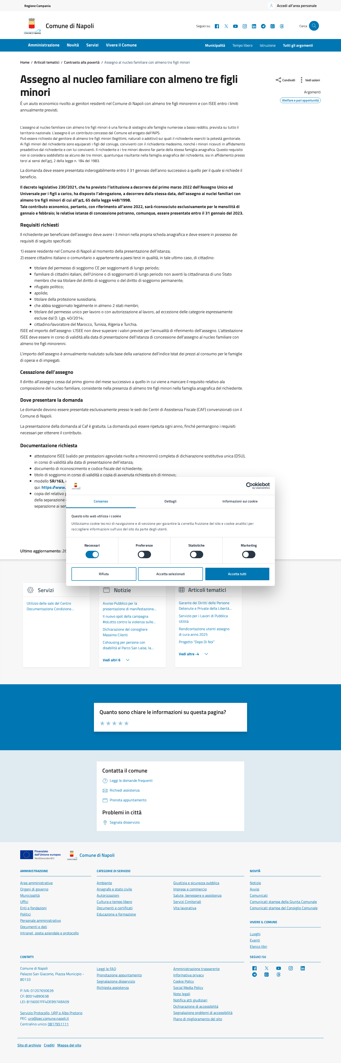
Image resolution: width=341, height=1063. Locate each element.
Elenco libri (258, 946)
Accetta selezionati (170, 574)
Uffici (24, 901)
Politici (25, 914)
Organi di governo (34, 889)
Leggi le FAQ (106, 969)
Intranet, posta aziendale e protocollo (49, 933)
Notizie (255, 883)
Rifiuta (104, 574)
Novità (73, 45)
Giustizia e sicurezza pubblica (196, 883)
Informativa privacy (188, 975)
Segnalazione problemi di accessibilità (202, 1012)
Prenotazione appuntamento (119, 975)
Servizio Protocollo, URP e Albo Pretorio (51, 1013)
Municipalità (215, 45)
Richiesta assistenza (113, 987)
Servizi (92, 45)
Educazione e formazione (116, 914)
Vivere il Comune (121, 45)
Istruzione (268, 45)
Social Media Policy (188, 987)
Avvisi (254, 889)
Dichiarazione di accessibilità (195, 1006)
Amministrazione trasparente (196, 969)
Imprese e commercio (190, 889)
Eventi (255, 940)
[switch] (144, 554)
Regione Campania (37, 5)
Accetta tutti (237, 574)
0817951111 (58, 1024)
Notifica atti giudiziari (190, 1000)
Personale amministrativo (40, 920)
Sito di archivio (29, 1045)
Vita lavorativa (184, 908)
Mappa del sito (69, 1045)
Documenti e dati (33, 926)
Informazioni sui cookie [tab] (239, 501)
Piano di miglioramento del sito (197, 1019)
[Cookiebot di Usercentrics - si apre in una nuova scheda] (249, 485)
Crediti (49, 1045)
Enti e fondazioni (33, 908)
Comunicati (259, 895)
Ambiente (104, 883)
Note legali (181, 994)
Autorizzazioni (108, 895)
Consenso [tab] (101, 501)
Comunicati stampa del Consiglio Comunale (284, 908)
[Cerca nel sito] (314, 26)
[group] (56, 627)
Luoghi (255, 934)
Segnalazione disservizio (116, 981)
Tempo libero (242, 45)
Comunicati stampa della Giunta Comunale (283, 901)
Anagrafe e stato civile (114, 889)
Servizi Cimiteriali (187, 901)
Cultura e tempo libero (114, 901)
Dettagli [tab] (170, 501)
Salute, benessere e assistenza (197, 895)
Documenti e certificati (115, 908)
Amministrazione (43, 45)
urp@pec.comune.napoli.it (48, 1018)
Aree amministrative (36, 883)
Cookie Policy (183, 981)
